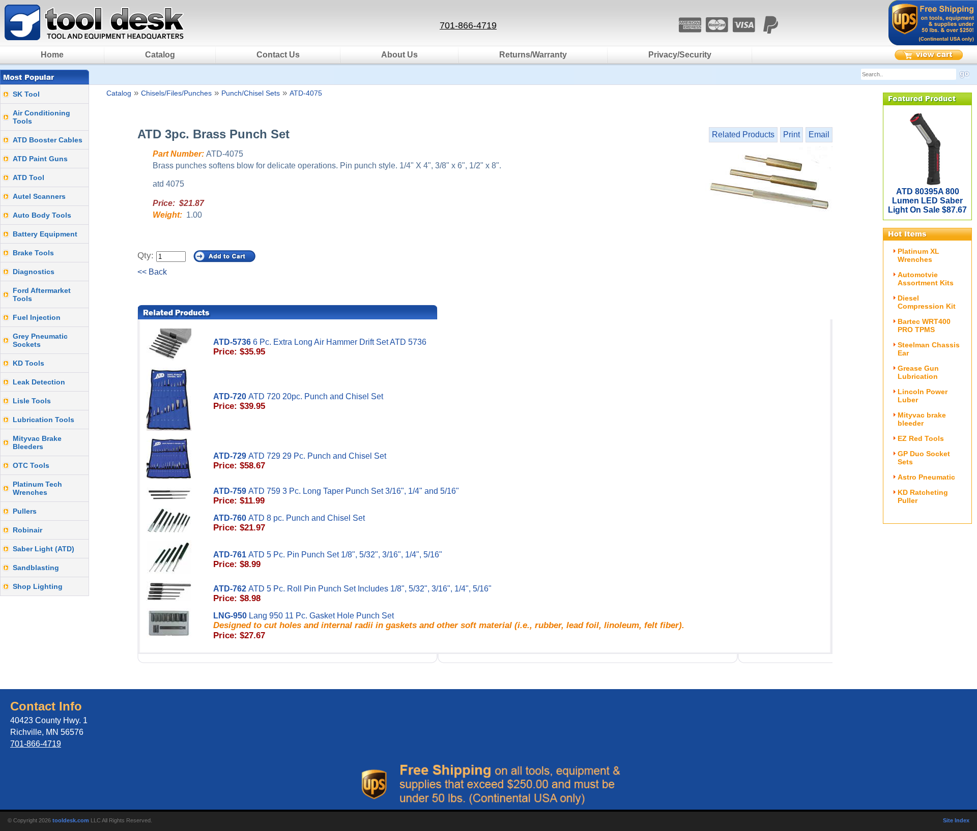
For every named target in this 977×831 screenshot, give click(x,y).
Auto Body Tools (42, 215)
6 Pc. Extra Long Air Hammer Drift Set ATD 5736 (319, 347)
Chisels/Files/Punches (176, 93)
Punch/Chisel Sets (250, 93)
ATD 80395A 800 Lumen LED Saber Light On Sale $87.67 (927, 200)
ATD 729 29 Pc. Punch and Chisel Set (299, 461)
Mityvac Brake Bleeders (37, 442)
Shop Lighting (38, 586)
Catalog (160, 54)
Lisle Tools (32, 401)
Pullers (25, 511)
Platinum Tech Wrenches (37, 488)
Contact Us (278, 54)
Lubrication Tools (43, 420)
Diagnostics (33, 272)
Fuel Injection (37, 317)
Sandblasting (36, 567)
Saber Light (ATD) (43, 549)
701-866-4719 (468, 25)
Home (52, 54)
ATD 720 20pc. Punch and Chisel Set (298, 401)
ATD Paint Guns (40, 159)
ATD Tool (28, 177)
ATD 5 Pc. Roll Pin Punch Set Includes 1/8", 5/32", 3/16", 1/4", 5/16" (352, 593)
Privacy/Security (679, 54)
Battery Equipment (45, 234)
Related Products (743, 134)
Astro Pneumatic (926, 477)
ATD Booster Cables (47, 140)
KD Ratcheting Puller (923, 496)
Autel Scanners (39, 196)
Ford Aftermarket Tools (42, 294)
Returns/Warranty (533, 54)
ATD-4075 (306, 93)
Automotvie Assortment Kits (926, 279)
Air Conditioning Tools (41, 117)
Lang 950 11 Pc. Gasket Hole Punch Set (448, 625)
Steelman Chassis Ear (929, 349)
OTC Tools (31, 465)
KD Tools (28, 363)
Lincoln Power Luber (922, 396)
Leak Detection (39, 382)
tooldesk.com (70, 820)
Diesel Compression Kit (927, 302)
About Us (399, 54)
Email (819, 134)
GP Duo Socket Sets (924, 458)
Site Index (956, 820)
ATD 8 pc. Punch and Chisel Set (289, 523)
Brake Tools (33, 253)
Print (791, 134)
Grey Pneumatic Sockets (40, 340)
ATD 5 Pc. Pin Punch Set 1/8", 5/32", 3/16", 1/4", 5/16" (327, 559)
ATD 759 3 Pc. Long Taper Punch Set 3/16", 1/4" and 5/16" (336, 496)
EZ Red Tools (921, 438)
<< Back (152, 272)
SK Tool (26, 94)
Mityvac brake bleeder (922, 419)
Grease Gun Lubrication (918, 372)
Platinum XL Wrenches (918, 255)
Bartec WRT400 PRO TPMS (924, 325)
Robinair (27, 530)
